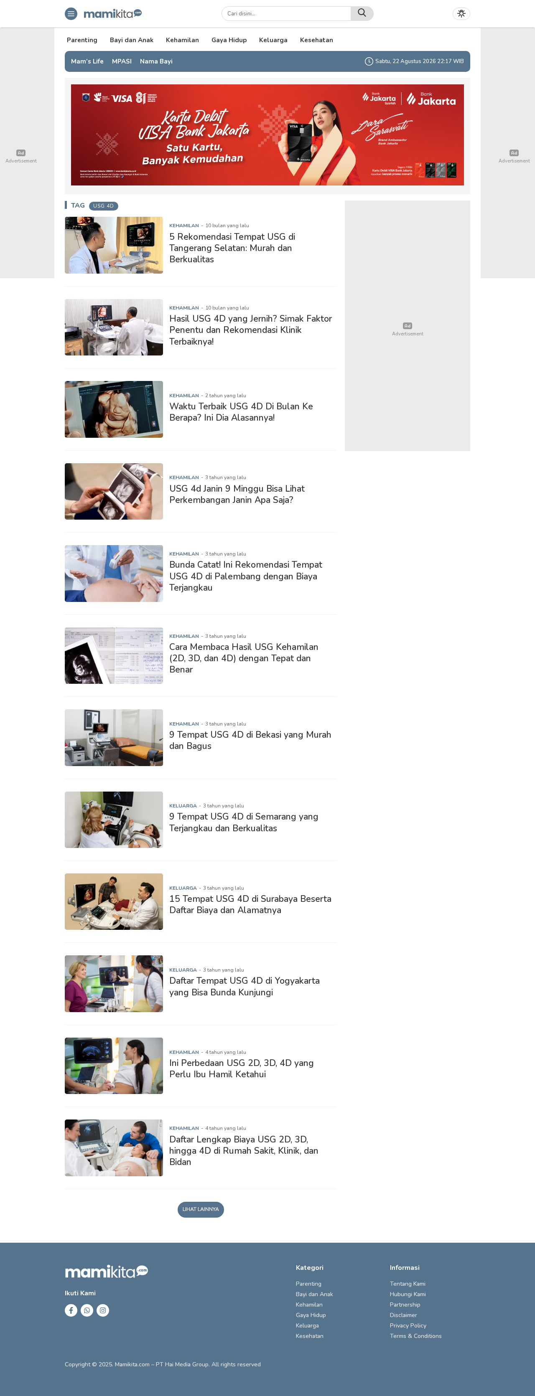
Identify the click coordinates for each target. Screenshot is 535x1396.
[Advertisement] (407, 326)
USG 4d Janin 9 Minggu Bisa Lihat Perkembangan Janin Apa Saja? (237, 494)
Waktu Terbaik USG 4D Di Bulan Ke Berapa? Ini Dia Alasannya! (241, 412)
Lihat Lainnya (201, 1209)
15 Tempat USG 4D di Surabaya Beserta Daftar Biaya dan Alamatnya (250, 904)
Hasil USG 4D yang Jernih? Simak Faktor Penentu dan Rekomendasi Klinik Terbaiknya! (250, 330)
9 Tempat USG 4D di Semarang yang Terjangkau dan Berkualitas (243, 822)
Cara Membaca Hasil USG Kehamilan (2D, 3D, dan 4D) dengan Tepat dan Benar (243, 658)
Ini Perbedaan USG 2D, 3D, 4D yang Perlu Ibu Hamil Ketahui (241, 1068)
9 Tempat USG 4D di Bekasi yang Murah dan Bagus (250, 740)
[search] (362, 13)
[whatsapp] (87, 1310)
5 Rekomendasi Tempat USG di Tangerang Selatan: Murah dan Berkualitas (232, 248)
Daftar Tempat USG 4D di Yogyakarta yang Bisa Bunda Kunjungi (244, 986)
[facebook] (71, 1310)
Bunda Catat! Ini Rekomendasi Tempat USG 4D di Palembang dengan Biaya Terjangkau (245, 576)
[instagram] (103, 1310)
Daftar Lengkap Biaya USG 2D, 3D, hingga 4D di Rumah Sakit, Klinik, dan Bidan (243, 1151)
